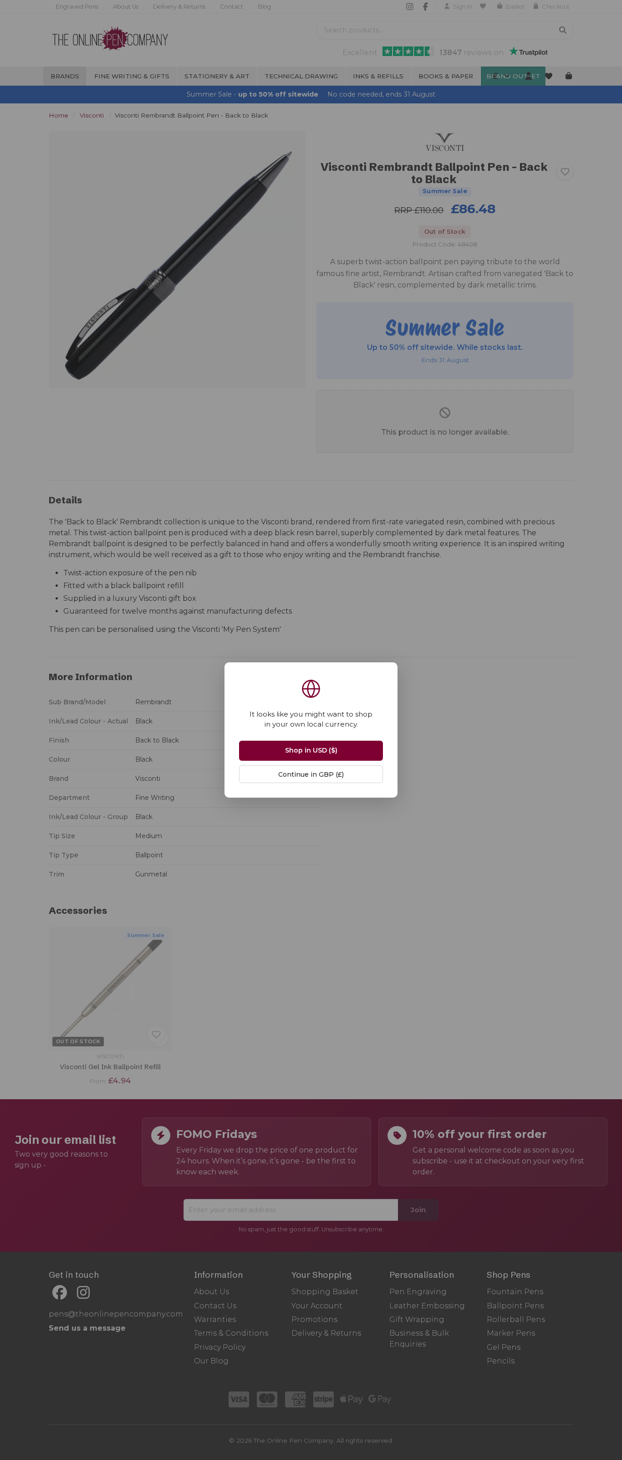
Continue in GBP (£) (311, 774)
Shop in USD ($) (311, 750)
